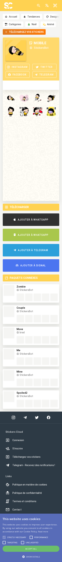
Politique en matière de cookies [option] (29, 484)
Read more (43, 531)
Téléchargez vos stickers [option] (26, 456)
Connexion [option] (18, 440)
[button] (47, 5)
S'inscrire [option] (17, 448)
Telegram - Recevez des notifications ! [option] (33, 465)
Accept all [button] (31, 548)
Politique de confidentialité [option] (27, 493)
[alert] (31, 538)
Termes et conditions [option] (24, 501)
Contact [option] (17, 509)
